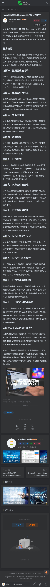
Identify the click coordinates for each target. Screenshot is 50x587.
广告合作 (29, 573)
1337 (26, 443)
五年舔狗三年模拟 (15, 19)
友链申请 (12, 573)
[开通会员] (46, 572)
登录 (19, 525)
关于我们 (38, 573)
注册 (33, 525)
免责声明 (21, 573)
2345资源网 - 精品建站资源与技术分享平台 (30, 577)
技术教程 (10, 9)
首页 (4, 9)
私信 (44, 20)
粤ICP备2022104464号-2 (31, 578)
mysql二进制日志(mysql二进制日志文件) (22, 14)
